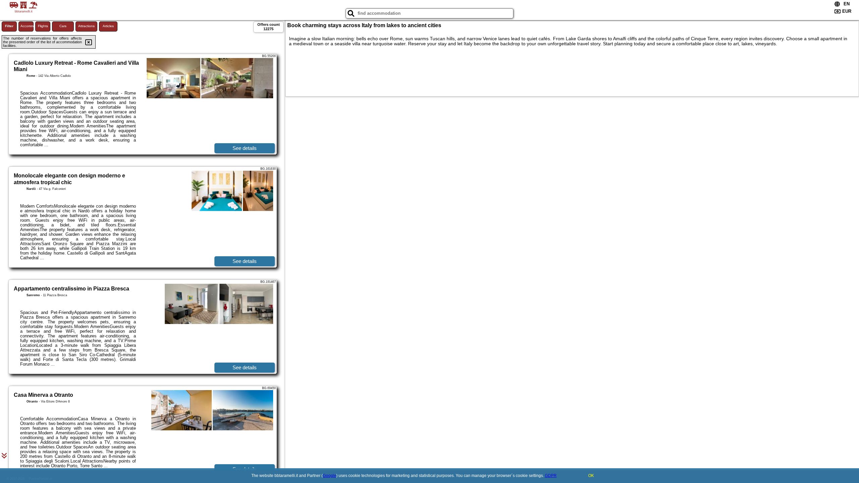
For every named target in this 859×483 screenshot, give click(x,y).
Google (329, 475)
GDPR (551, 475)
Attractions (86, 26)
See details (245, 148)
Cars (62, 26)
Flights (43, 26)
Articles (108, 26)
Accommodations (27, 26)
